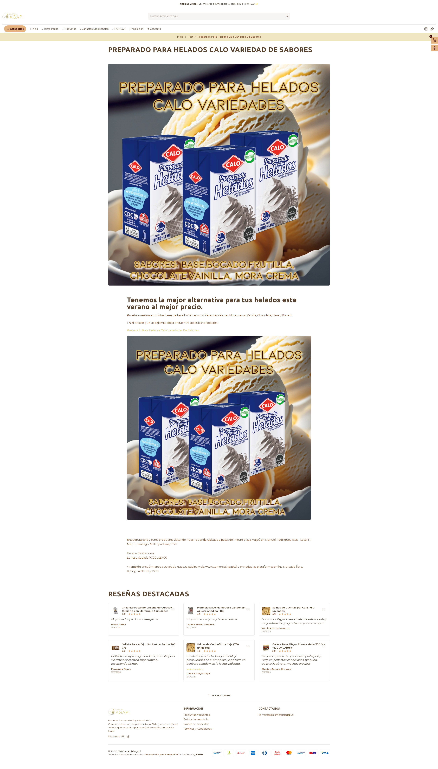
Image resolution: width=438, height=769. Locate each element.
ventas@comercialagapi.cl (278, 714)
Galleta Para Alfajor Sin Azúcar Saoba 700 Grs (149, 646)
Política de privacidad (196, 724)
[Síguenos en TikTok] (432, 29)
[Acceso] (434, 48)
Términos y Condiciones (197, 728)
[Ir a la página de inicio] (12, 16)
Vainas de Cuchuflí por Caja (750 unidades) (293, 609)
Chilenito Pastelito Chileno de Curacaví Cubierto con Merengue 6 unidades (147, 609)
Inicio (180, 37)
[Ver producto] (115, 611)
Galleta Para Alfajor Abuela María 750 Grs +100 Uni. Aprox (298, 646)
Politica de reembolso (196, 719)
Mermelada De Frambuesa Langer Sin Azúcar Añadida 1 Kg (221, 609)
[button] (15, 28)
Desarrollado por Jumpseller (161, 754)
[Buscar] (287, 16)
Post (190, 37)
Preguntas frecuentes (196, 714)
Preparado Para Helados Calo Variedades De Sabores (163, 330)
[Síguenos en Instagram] (426, 29)
